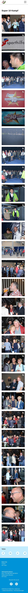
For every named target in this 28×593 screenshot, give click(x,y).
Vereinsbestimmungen (19, 590)
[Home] (4, 2)
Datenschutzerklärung (8, 590)
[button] (3, 553)
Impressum (17, 588)
